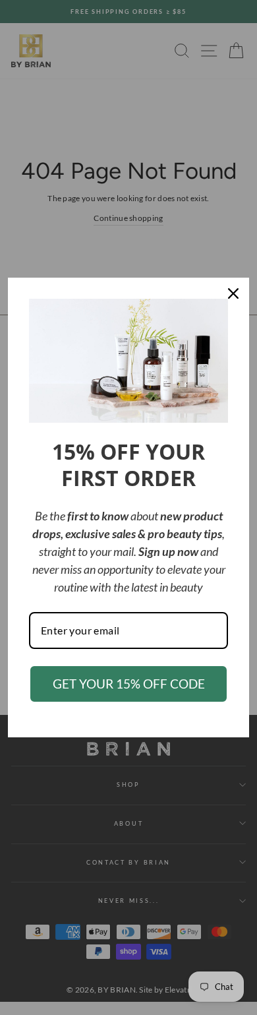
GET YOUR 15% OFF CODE (129, 683)
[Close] (233, 293)
